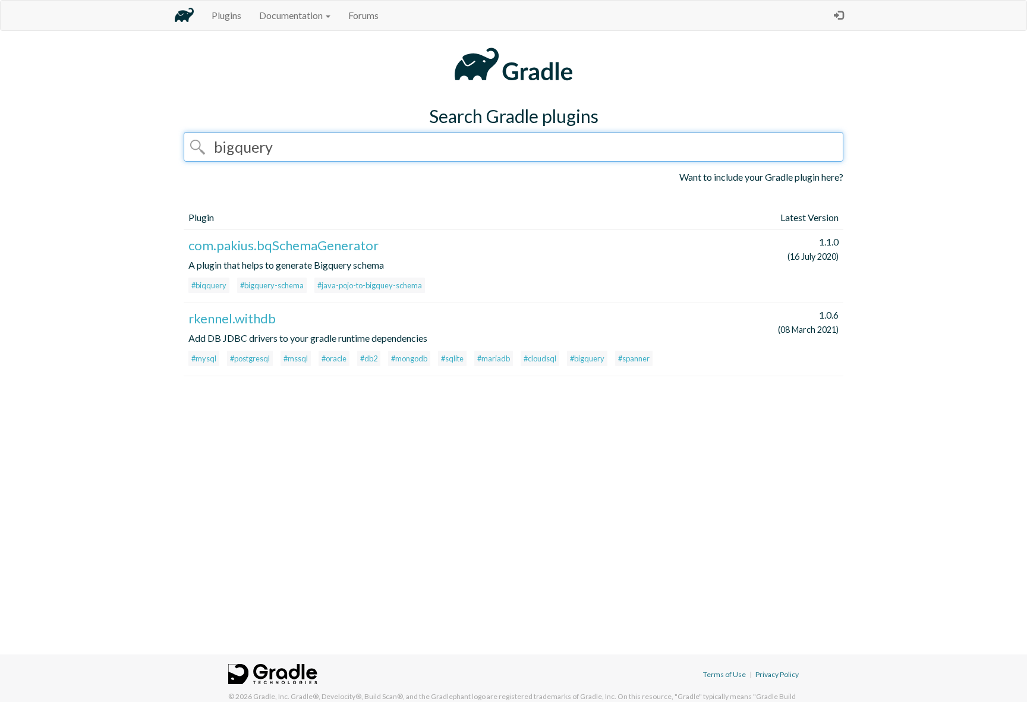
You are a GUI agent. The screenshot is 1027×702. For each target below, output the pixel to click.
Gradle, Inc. (271, 696)
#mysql (203, 358)
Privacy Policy (777, 674)
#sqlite (452, 358)
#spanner (634, 358)
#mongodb (409, 358)
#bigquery (587, 358)
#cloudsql (540, 358)
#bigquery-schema (272, 285)
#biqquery (208, 285)
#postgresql (250, 358)
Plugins (226, 15)
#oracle (334, 358)
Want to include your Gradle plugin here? (761, 176)
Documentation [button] (292, 15)
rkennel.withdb (232, 318)
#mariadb (493, 358)
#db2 (368, 358)
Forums (363, 15)
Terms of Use (724, 674)
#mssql (295, 358)
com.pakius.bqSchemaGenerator (283, 245)
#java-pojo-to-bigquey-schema (369, 285)
